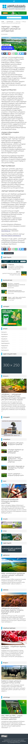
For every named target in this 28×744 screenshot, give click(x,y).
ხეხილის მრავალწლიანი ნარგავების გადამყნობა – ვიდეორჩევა (10, 501)
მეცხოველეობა (5, 350)
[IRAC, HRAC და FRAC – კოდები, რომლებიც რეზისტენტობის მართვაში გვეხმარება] (14, 707)
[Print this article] (14, 53)
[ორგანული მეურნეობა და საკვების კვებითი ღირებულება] (4, 451)
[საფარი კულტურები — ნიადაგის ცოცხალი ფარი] (4, 475)
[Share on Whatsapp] (16, 53)
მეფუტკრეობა (4, 345)
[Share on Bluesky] (23, 53)
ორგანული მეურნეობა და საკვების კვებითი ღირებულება (16, 451)
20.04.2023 (5, 34)
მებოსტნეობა (4, 334)
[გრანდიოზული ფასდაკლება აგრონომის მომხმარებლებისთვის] (4, 292)
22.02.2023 (11, 287)
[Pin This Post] (9, 53)
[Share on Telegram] (21, 53)
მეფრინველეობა (5, 343)
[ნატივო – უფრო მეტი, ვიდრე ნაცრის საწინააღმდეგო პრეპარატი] (4, 299)
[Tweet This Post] (5, 53)
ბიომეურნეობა (6, 439)
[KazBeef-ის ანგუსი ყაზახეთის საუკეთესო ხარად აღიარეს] (14, 672)
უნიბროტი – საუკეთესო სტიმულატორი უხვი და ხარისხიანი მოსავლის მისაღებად (16, 284)
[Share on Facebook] (2, 53)
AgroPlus (5, 589)
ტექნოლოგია (6, 555)
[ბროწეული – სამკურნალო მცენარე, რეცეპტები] (14, 638)
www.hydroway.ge (5, 230)
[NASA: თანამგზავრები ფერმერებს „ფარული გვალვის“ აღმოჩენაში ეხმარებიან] (14, 565)
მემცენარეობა (4, 341)
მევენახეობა (4, 336)
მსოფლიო (5, 662)
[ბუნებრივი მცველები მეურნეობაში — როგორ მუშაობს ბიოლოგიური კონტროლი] (4, 458)
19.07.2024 (11, 300)
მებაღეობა (4, 332)
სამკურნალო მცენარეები (9, 628)
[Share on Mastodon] (18, 53)
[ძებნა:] (14, 17)
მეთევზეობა (4, 338)
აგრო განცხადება (9, 253)
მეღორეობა (4, 347)
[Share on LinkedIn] (7, 53)
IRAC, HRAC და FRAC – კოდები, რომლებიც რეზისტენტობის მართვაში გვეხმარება (12, 717)
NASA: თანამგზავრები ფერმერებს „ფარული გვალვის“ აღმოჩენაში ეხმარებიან (13, 575)
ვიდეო (4, 481)
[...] (2, 411)
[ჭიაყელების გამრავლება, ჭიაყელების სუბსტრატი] (4, 444)
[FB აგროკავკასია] (14, 1)
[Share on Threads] (25, 53)
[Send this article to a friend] (11, 53)
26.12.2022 (11, 293)
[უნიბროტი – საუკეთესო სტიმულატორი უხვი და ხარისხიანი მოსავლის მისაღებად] (4, 285)
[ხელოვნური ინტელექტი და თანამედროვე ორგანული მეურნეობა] (4, 467)
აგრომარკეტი (6, 697)
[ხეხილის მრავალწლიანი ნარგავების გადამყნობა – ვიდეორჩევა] (14, 491)
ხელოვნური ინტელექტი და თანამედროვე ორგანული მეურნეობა (16, 468)
